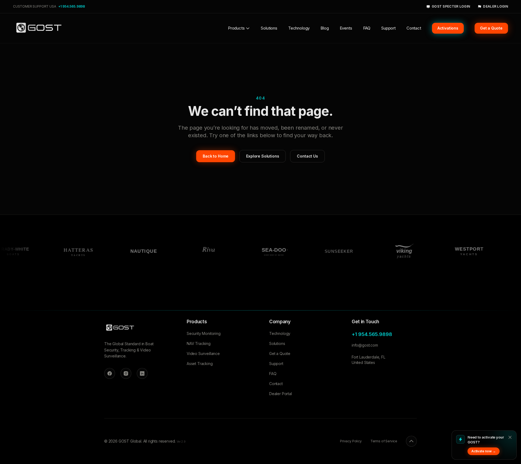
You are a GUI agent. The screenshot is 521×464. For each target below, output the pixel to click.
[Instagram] (125, 373)
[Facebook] (109, 373)
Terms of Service (383, 441)
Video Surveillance (203, 353)
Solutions (269, 28)
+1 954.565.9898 (71, 6)
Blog (324, 28)
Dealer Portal (280, 393)
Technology (299, 28)
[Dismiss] (510, 437)
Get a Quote (279, 353)
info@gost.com (365, 345)
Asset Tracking (200, 363)
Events (346, 28)
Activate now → (483, 451)
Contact (413, 28)
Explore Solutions (262, 156)
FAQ (367, 28)
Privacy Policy (351, 441)
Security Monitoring (204, 333)
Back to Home (215, 156)
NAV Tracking (199, 343)
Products (236, 28)
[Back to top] (411, 441)
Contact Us (307, 156)
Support (388, 28)
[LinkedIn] (142, 373)
